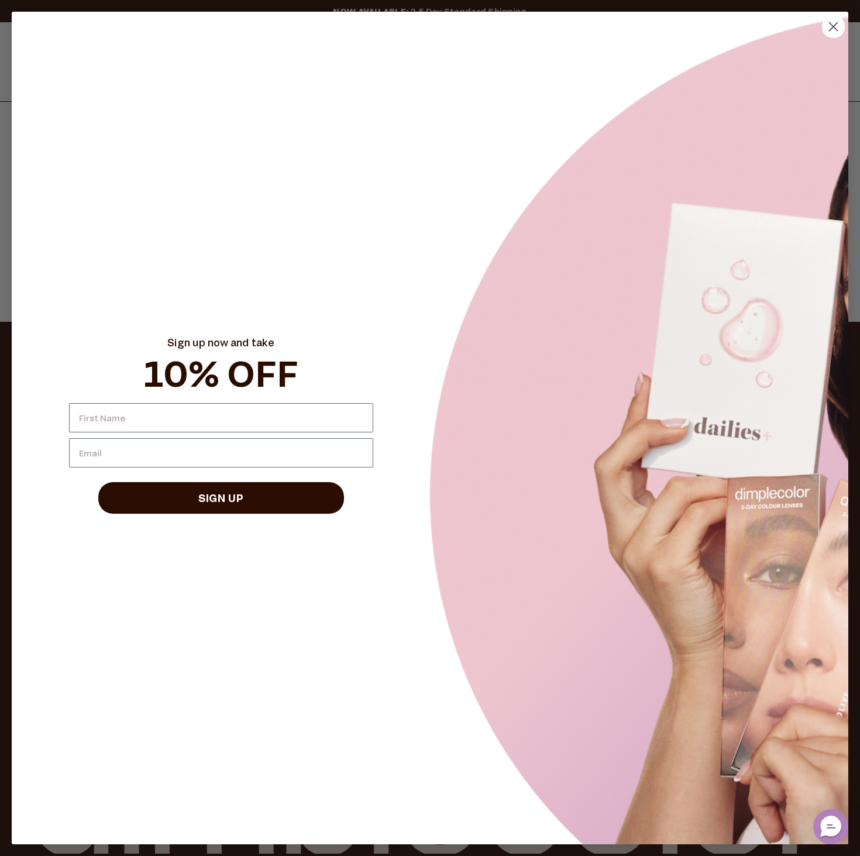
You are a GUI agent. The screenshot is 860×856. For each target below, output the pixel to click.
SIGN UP (220, 497)
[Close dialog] (833, 26)
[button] (830, 826)
